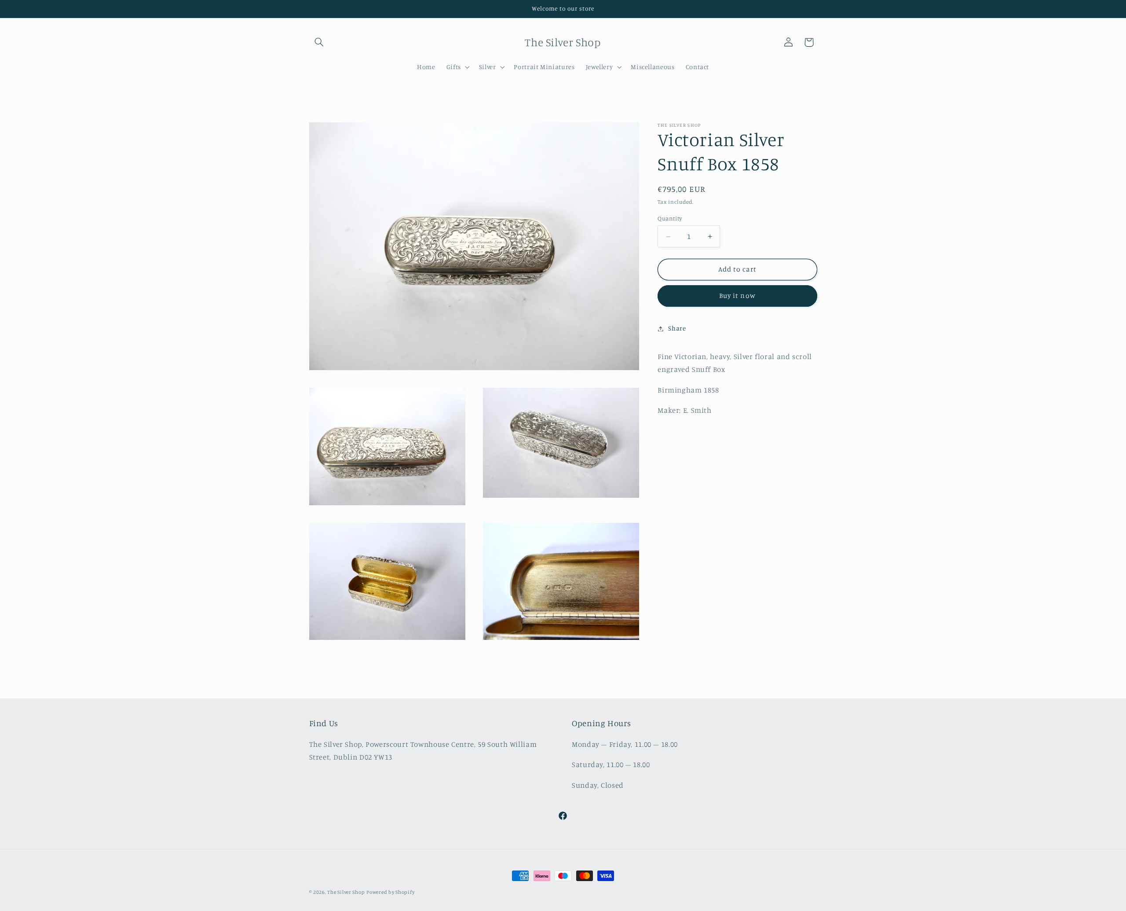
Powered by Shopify (390, 892)
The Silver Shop (346, 892)
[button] (319, 42)
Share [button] (677, 328)
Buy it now (737, 296)
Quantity (670, 218)
